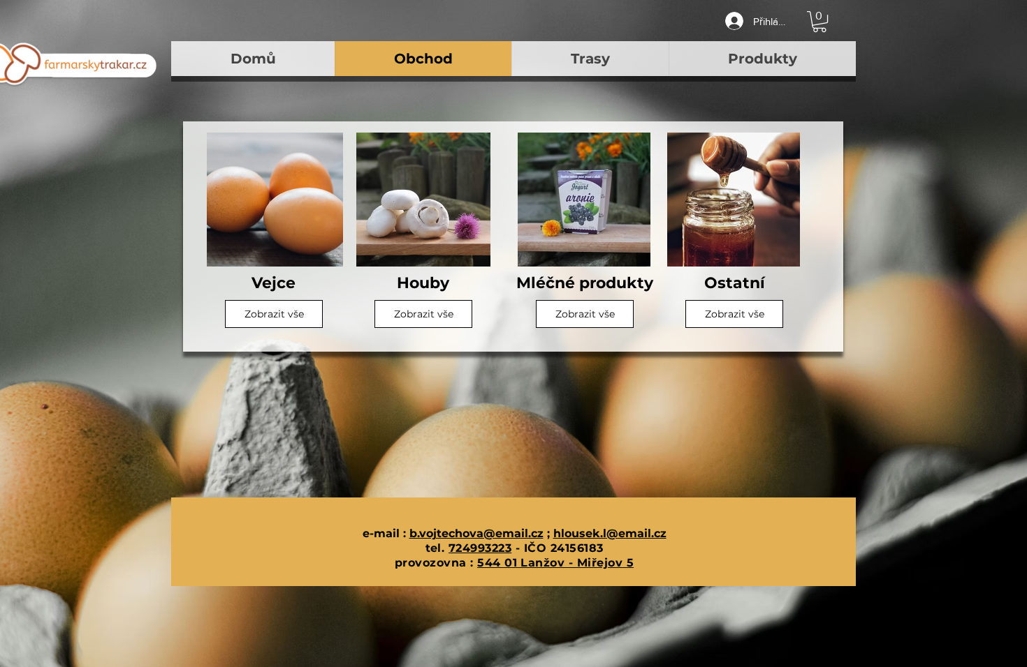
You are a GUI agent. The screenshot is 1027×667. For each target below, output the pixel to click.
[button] (819, 21)
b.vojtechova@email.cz (476, 533)
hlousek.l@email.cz (610, 533)
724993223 (480, 548)
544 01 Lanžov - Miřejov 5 (555, 562)
